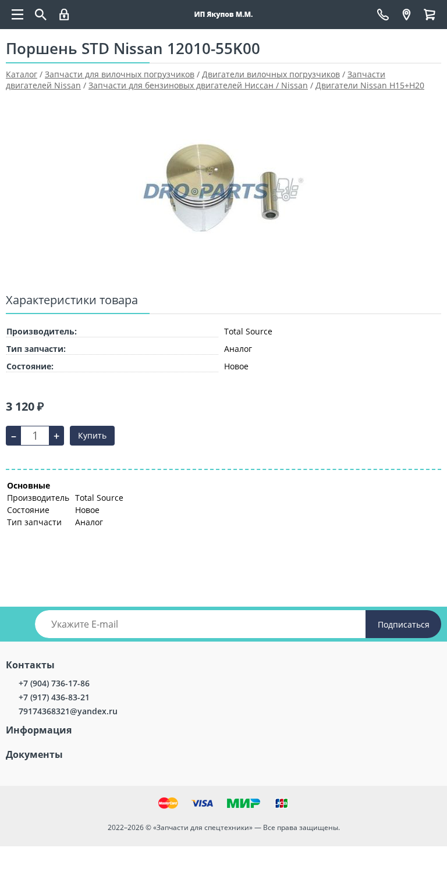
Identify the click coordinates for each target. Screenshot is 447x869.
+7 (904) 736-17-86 (54, 683)
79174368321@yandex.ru (68, 711)
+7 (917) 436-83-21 (54, 697)
